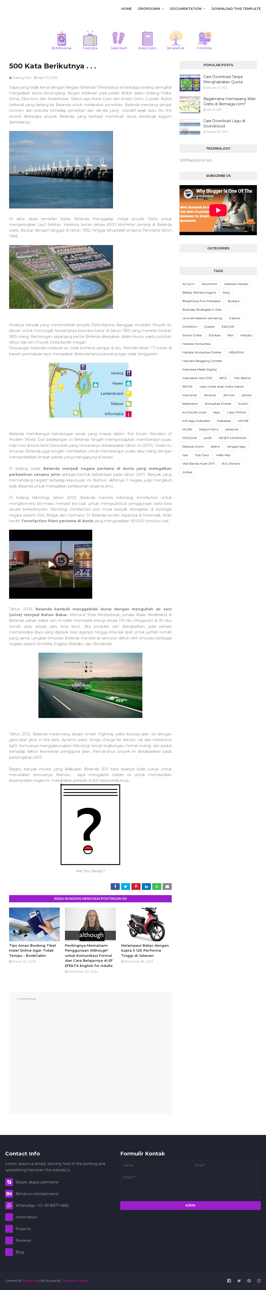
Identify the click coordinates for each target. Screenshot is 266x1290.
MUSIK (187, 429)
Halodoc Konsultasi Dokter (202, 352)
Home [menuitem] (126, 9)
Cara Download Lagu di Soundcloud (224, 123)
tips (185, 455)
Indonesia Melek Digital (199, 369)
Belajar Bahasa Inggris (199, 292)
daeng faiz (21, 77)
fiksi (230, 335)
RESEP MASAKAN (232, 438)
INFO (223, 378)
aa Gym (188, 284)
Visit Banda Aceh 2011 (198, 463)
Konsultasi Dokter (218, 404)
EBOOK (228, 327)
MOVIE (243, 421)
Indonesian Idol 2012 (197, 378)
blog (226, 292)
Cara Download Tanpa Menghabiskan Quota (223, 79)
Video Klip (223, 455)
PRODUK (189, 438)
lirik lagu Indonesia (196, 421)
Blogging (30, 1280)
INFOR (187, 386)
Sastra (215, 446)
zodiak (187, 472)
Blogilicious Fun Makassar (201, 301)
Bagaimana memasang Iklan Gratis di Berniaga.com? (229, 101)
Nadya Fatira (208, 429)
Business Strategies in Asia (201, 309)
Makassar (224, 421)
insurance (189, 395)
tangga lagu (236, 446)
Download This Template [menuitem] (236, 9)
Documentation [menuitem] (186, 9)
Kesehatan (190, 404)
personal (231, 429)
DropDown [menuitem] (149, 9)
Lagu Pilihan (236, 412)
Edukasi (215, 335)
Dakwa (234, 318)
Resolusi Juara (193, 446)
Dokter (209, 327)
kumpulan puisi (194, 412)
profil (208, 438)
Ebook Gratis (192, 335)
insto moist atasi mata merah (222, 386)
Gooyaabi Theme (74, 1280)
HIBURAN (236, 352)
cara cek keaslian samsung (202, 318)
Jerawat (210, 395)
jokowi (247, 395)
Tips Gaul (202, 455)
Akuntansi (209, 284)
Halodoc (246, 335)
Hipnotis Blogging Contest (202, 361)
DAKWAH (189, 327)
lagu (216, 412)
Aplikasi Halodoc (236, 284)
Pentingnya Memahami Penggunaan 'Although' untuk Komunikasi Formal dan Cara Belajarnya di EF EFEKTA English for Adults (89, 955)
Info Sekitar (242, 378)
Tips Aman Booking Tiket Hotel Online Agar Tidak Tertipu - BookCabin (32, 950)
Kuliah (243, 404)
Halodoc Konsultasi (196, 344)
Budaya (234, 301)
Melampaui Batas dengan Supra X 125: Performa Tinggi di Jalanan (145, 950)
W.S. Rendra (231, 463)
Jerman (229, 395)
